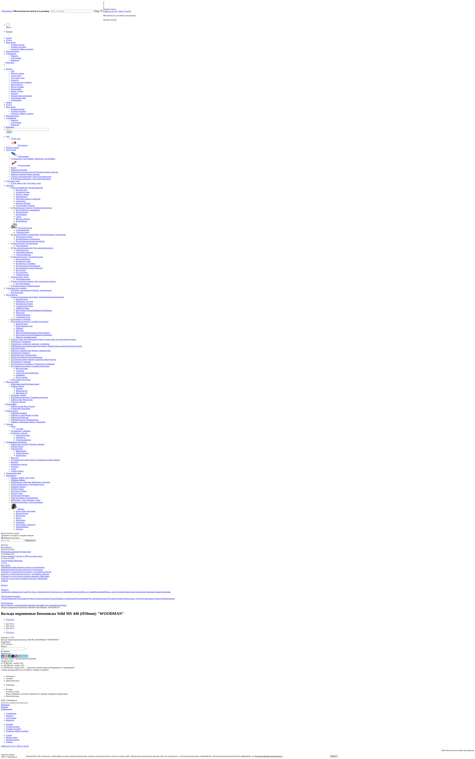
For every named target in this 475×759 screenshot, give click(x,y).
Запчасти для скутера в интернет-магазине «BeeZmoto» (24, 578)
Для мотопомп (82, 599)
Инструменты (17, 85)
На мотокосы (30, 605)
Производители (12, 51)
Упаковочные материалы (21, 96)
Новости (14, 56)
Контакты (10, 62)
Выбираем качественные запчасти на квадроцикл (22, 570)
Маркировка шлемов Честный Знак (16, 552)
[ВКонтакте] (2, 656)
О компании (11, 54)
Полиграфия (16, 89)
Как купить (11, 42)
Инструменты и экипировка (13, 605)
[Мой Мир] (9, 656)
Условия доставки (18, 47)
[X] (12, 656)
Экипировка (16, 100)
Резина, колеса (17, 91)
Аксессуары (16, 76)
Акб (12, 71)
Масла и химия (17, 87)
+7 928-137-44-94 (124, 11)
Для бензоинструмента (25, 599)
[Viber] (16, 656)
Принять (334, 756)
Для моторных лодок (131, 599)
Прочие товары (17, 73)
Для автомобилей (8, 599)
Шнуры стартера (48, 605)
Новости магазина (11, 538)
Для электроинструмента (150, 599)
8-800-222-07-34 (110, 11)
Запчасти (15, 80)
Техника (14, 93)
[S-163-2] (10, 620)
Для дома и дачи (18, 78)
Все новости (6, 547)
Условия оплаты (17, 45)
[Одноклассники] (5, 656)
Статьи (9, 735)
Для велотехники (42, 599)
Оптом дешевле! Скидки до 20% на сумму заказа (21, 556)
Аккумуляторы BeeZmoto (11, 561)
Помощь (4, 707)
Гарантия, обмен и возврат (22, 49)
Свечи (38, 605)
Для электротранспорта (98, 599)
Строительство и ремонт (21, 82)
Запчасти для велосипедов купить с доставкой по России (25, 574)
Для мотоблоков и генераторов (63, 599)
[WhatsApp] (19, 656)
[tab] (237, 642)
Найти (9, 132)
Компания (5, 705)
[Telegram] (26, 656)
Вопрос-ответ (11, 737)
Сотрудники (16, 58)
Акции (9, 38)
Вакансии (15, 60)
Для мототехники (115, 599)
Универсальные (168, 599)
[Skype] (23, 656)
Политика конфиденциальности (14, 702)
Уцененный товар (18, 98)
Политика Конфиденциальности (268, 756)
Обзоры (9, 742)
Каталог (9, 31)
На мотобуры (60, 605)
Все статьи (5, 565)
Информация (6, 709)
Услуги (9, 40)
